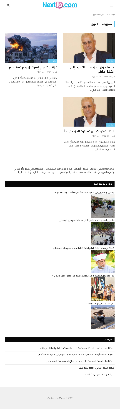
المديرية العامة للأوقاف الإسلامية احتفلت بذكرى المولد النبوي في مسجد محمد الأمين (76, 355)
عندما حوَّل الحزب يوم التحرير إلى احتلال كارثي (92, 69)
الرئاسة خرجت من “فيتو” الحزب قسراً (89, 131)
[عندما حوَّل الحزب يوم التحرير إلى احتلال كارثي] (89, 48)
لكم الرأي (110, 60)
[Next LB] (60, 5)
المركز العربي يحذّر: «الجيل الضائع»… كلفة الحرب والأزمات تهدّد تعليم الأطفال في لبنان (77, 348)
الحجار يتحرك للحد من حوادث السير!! (100, 374)
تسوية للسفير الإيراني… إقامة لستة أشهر (97, 368)
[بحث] (8, 5)
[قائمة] (111, 5)
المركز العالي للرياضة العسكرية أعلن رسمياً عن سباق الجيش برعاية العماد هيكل (80, 361)
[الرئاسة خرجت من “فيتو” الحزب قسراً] (89, 112)
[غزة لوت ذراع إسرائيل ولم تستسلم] (31, 48)
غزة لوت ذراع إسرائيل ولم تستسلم (33, 67)
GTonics (62, 398)
